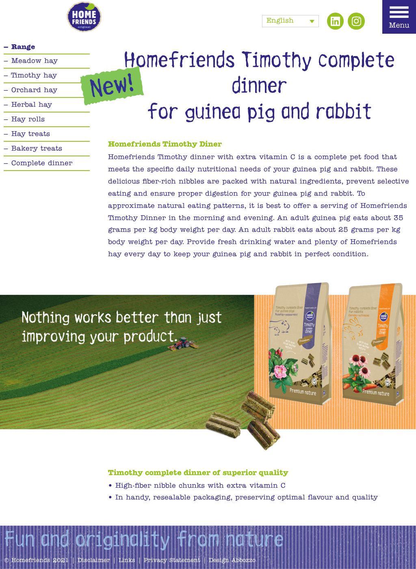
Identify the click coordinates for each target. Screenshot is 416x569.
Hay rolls (28, 119)
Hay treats (30, 134)
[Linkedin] (335, 21)
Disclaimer (94, 561)
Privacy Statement (173, 561)
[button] (290, 21)
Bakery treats (36, 148)
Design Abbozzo (232, 561)
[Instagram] (356, 21)
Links (127, 561)
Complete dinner (41, 163)
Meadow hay (34, 61)
